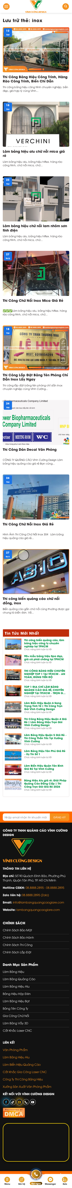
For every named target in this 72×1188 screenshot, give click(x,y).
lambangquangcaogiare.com (38, 910)
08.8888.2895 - (36, 887)
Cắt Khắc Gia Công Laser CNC (25, 1072)
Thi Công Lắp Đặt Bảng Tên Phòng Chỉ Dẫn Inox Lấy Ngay (35, 377)
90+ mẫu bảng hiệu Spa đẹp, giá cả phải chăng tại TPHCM (44, 658)
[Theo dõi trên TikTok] (13, 1102)
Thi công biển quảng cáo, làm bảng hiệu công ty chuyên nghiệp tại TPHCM (44, 643)
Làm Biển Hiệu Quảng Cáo (22, 1064)
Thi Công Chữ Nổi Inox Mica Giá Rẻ (33, 300)
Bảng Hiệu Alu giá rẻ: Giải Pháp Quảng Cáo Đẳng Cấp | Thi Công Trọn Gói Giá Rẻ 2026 (45, 783)
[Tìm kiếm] (65, 6)
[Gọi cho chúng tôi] (26, 1102)
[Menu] (6, 6)
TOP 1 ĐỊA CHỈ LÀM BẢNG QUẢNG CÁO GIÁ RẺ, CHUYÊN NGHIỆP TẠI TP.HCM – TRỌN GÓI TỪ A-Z (45, 689)
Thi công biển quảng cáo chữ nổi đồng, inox (31, 600)
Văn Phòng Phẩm (15, 1050)
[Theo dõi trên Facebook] (6, 1102)
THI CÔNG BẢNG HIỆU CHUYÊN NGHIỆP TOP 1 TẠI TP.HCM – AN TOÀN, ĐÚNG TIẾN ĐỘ (44, 673)
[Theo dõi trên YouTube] (33, 1102)
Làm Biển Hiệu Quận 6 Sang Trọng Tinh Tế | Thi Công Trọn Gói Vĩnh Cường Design (43, 706)
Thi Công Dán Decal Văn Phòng (29, 449)
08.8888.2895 (55, 887)
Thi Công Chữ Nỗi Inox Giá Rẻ (28, 524)
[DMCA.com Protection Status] (14, 1112)
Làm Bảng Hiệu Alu (16, 1057)
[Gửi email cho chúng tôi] (19, 1102)
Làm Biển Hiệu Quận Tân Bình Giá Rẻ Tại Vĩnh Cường (43, 767)
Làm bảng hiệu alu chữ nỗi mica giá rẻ (34, 153)
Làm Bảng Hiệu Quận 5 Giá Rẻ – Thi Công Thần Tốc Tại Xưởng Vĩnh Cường (45, 738)
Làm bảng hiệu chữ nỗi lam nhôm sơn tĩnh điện (35, 227)
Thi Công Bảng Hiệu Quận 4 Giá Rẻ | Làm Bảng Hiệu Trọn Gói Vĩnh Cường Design (45, 722)
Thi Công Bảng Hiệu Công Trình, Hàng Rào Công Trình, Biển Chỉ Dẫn (35, 78)
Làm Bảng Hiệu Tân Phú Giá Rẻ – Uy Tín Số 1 (44, 752)
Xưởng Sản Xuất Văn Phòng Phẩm (27, 1086)
